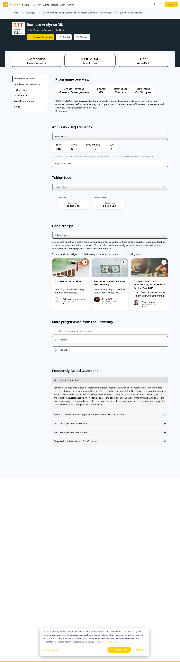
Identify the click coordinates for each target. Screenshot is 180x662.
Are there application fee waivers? (71, 432)
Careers (71, 5)
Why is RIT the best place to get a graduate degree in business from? (89, 414)
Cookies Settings (50, 650)
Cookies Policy (111, 642)
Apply (62, 5)
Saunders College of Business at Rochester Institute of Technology (77, 12)
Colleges (30, 12)
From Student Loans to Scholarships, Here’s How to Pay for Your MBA (150, 284)
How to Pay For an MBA (67, 281)
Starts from (73, 203)
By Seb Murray (148, 302)
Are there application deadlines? (70, 423)
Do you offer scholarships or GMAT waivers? (76, 441)
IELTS (74, 145)
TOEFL (59, 145)
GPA (112, 145)
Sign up (171, 4)
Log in (159, 4)
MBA (64, 349)
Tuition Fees (20, 90)
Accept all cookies (119, 650)
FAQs (17, 106)
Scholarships (20, 95)
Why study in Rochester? (66, 380)
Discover (36, 5)
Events (46, 5)
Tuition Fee (60, 187)
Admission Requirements (27, 84)
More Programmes (24, 101)
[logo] (11, 4)
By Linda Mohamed (110, 299)
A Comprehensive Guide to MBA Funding (109, 283)
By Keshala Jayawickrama (74, 299)
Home (15, 12)
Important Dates (62, 163)
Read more (61, 111)
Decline (139, 650)
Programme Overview (25, 78)
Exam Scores (61, 136)
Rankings (26, 5)
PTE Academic (93, 145)
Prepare (54, 5)
